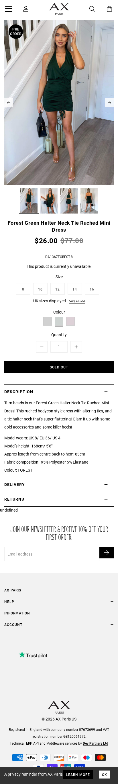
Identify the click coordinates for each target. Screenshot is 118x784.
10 (40, 289)
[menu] (8, 10)
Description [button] (18, 391)
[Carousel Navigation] (59, 102)
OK (104, 774)
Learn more (78, 774)
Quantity (59, 334)
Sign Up (106, 552)
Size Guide (77, 301)
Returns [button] (14, 499)
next (109, 102)
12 (57, 289)
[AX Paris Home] (59, 9)
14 (74, 289)
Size (59, 276)
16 (92, 289)
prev (8, 102)
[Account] (25, 9)
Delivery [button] (14, 484)
